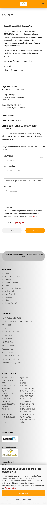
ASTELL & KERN (8, 380)
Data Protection (11, 294)
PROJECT (5, 422)
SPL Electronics (26, 393)
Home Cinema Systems (11, 363)
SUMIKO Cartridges (28, 399)
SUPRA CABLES (26, 401)
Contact (8, 279)
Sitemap (8, 300)
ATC (3, 383)
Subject (7, 176)
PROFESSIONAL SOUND (11, 356)
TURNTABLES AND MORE (11, 318)
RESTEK (23, 383)
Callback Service (11, 282)
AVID (4, 391)
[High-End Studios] (23, 4)
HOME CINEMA (7, 342)
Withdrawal (9, 291)
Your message (10, 186)
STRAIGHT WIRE (26, 396)
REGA (22, 380)
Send (35, 230)
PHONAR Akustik (8, 417)
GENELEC (5, 406)
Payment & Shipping (13, 288)
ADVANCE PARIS (8, 378)
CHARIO (5, 396)
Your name (8, 156)
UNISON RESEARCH (28, 409)
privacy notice (21, 222)
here (34, 216)
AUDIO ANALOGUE (9, 386)
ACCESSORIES (7, 349)
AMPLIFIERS (6, 325)
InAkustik (6, 412)
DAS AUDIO (6, 401)
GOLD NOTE (6, 409)
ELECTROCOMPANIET (10, 404)
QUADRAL (24, 378)
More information (23, 500)
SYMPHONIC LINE (27, 404)
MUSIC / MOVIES (8, 352)
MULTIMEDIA (7, 339)
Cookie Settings (11, 303)
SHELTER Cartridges (28, 388)
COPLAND (6, 399)
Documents (9, 297)
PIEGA (4, 420)
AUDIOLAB (6, 388)
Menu (4, 4)
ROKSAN (23, 386)
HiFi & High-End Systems (12, 359)
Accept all (23, 493)
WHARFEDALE (25, 417)
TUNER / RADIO (8, 335)
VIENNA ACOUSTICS (28, 414)
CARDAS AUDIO (8, 393)
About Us (8, 274)
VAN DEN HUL (25, 412)
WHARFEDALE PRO (27, 420)
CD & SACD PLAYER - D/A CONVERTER (17, 321)
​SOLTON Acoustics (27, 391)
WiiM (22, 422)
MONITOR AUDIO (8, 414)
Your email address (12, 166)
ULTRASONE (25, 406)
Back (11, 230)
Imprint (8, 285)
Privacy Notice (10, 488)
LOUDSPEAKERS (8, 328)
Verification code (11, 207)
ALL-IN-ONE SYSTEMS (10, 332)
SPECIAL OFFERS (8, 345)
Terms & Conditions (13, 277)
